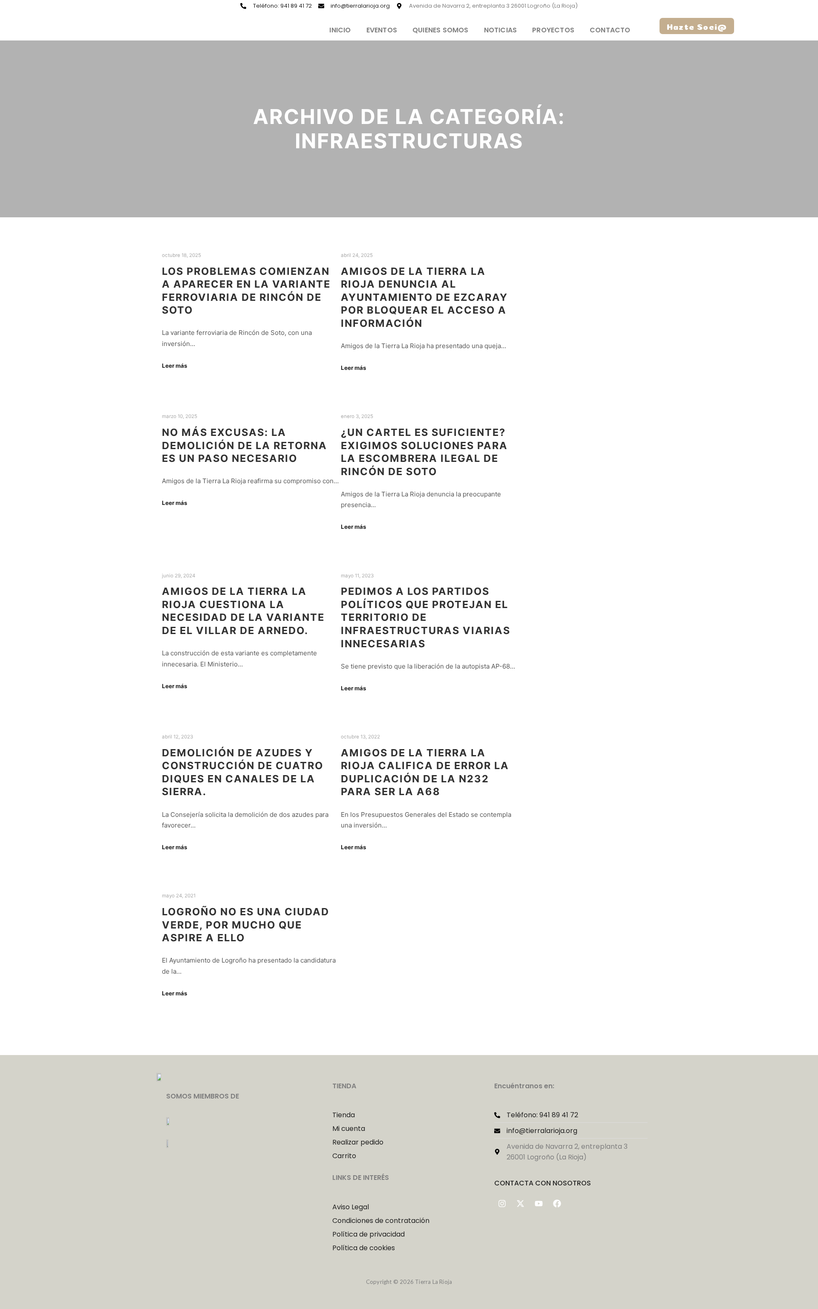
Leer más (174, 365)
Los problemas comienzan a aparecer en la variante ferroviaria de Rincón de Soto (246, 291)
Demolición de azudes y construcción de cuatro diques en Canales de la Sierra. (242, 772)
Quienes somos (440, 30)
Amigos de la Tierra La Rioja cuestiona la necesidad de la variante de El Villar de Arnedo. (243, 611)
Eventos (381, 30)
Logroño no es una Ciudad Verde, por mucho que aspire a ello (245, 924)
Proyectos (553, 30)
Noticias (500, 30)
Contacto (610, 30)
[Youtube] (539, 1203)
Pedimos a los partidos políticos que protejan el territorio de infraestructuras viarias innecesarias (425, 617)
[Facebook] (557, 1203)
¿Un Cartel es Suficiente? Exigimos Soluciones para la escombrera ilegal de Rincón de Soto (424, 452)
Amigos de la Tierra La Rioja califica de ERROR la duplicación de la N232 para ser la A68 (425, 772)
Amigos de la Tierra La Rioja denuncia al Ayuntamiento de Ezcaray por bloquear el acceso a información (424, 297)
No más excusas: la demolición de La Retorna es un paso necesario (244, 445)
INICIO (340, 30)
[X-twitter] (521, 1203)
